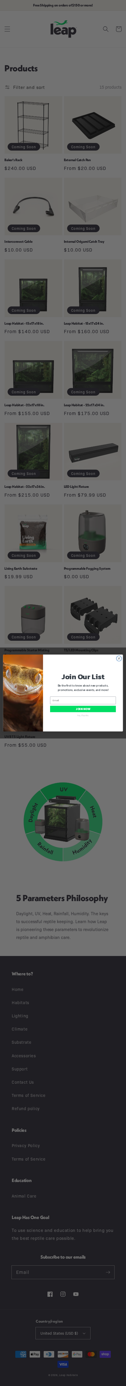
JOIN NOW (83, 709)
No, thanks (82, 715)
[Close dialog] (119, 658)
